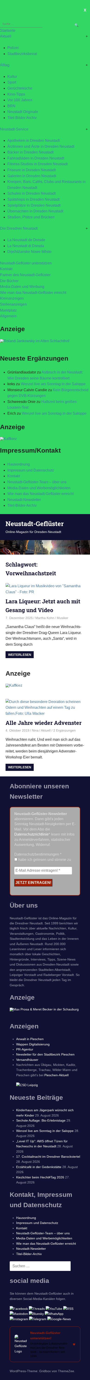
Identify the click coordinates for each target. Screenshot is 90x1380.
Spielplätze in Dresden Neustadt (33, 205)
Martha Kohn (44, 618)
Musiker (62, 618)
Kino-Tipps (16, 94)
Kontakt (6, 269)
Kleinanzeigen (12, 298)
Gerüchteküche (19, 88)
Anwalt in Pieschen (30, 1039)
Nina (35, 730)
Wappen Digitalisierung (33, 1044)
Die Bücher (9, 281)
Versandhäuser (27, 1060)
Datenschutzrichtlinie (31, 834)
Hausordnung (18, 464)
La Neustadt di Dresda (25, 246)
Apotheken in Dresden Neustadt (33, 140)
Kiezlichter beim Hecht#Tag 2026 (40, 1177)
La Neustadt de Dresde (26, 240)
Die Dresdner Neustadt (19, 228)
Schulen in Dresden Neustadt (31, 193)
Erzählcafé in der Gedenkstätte (38, 1167)
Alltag (4, 65)
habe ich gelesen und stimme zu (44, 860)
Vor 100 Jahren (19, 100)
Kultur (12, 76)
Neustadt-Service (14, 129)
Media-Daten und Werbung (22, 287)
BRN (11, 106)
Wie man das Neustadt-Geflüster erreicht (33, 293)
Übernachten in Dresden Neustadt (35, 211)
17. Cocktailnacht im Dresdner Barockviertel (48, 1156)
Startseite (7, 30)
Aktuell (5, 36)
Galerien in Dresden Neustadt (31, 176)
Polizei (13, 48)
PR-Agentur (24, 1049)
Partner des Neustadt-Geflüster (25, 275)
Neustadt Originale (22, 112)
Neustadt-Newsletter (24, 500)
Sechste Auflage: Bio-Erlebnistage (41, 1120)
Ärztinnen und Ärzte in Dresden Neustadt (40, 146)
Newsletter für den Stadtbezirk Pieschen (45, 1054)
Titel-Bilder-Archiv (22, 118)
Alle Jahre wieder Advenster (43, 722)
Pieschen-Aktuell (56, 1075)
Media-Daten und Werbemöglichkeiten (38, 488)
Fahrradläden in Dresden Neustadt (35, 158)
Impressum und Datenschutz (30, 470)
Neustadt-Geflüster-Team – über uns (36, 482)
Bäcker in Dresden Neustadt (30, 152)
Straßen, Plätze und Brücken (30, 217)
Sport (11, 82)
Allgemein (8, 316)
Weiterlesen (19, 655)
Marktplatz (8, 310)
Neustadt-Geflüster (35, 523)
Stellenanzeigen (13, 304)
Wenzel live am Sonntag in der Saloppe (53, 384)
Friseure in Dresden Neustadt (31, 170)
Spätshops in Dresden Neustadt (33, 199)
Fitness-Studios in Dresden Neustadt (37, 164)
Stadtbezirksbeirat (22, 54)
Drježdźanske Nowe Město (29, 252)
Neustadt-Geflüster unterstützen (26, 263)
